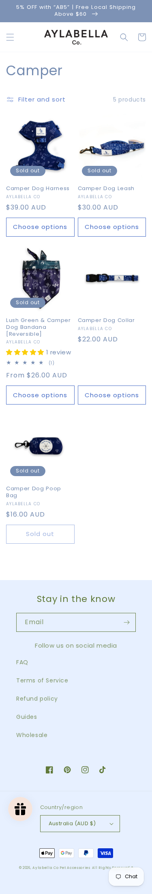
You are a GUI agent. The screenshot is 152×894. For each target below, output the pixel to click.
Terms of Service (42, 680)
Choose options (40, 226)
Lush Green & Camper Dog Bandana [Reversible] (38, 327)
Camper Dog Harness (38, 188)
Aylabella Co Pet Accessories (61, 867)
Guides (26, 717)
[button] (10, 37)
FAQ (22, 662)
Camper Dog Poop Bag (33, 492)
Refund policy (37, 699)
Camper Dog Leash (106, 188)
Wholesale (31, 735)
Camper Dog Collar (106, 320)
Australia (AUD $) (72, 823)
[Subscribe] (126, 622)
